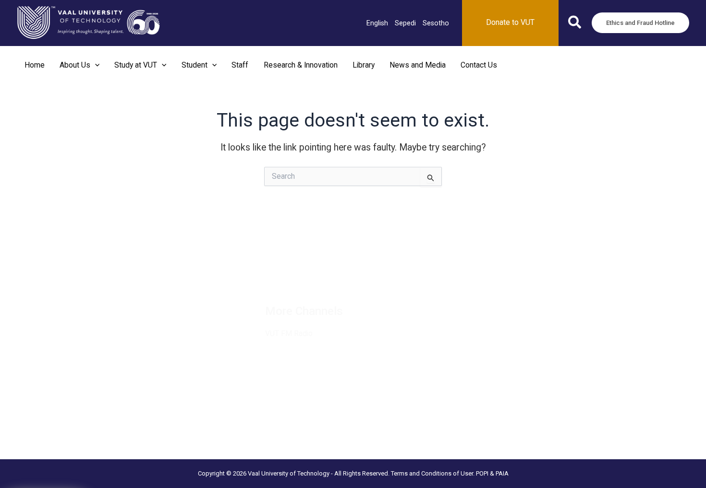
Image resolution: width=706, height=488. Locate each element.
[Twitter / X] (296, 276)
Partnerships (84, 296)
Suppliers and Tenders (99, 284)
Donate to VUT (88, 320)
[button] (575, 24)
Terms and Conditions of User (432, 473)
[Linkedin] (320, 276)
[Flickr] (412, 276)
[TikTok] (366, 276)
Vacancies (81, 272)
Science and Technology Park (111, 443)
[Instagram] (343, 276)
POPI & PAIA (492, 473)
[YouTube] (389, 276)
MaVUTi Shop (86, 308)
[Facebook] (273, 276)
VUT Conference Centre (102, 431)
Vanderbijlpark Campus (100, 419)
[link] (377, 23)
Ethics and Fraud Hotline (102, 332)
